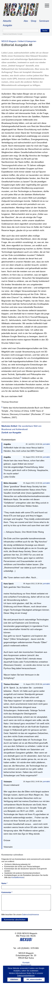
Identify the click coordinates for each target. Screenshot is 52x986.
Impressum (26, 965)
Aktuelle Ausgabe (7, 23)
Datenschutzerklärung (26, 976)
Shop (33, 21)
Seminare (44, 21)
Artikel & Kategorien (27, 41)
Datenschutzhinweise (30, 915)
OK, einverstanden (34, 979)
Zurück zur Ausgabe (11, 432)
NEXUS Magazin (9, 41)
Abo (26, 21)
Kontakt (26, 962)
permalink (46, 444)
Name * (4, 883)
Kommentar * (6, 892)
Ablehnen (14, 979)
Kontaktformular (17, 877)
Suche (44, 31)
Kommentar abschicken (14, 919)
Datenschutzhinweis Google (12, 34)
